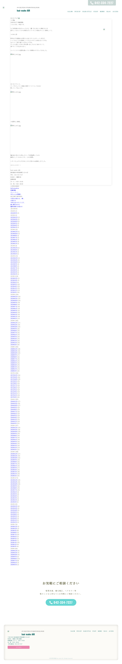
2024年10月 (14, 233)
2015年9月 (13, 433)
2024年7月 (13, 237)
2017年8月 (13, 383)
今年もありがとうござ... (17, 202)
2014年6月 (13, 466)
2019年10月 (13, 327)
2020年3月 (13, 314)
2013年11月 (13, 482)
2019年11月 (13, 325)
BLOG (108, 11)
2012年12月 (13, 506)
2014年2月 (13, 474)
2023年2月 (13, 252)
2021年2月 (13, 290)
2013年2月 (13, 500)
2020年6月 (13, 308)
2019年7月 (13, 333)
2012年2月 (13, 522)
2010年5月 (13, 565)
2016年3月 (13, 419)
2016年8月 (13, 409)
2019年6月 (13, 335)
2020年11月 (13, 298)
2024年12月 (14, 231)
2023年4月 (13, 250)
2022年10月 (14, 262)
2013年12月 (13, 480)
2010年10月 (13, 555)
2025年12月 (14, 217)
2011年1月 (13, 546)
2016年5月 (13, 415)
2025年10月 (14, 221)
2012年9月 (13, 512)
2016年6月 (13, 413)
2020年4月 (13, 312)
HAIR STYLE (87, 11)
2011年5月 (13, 538)
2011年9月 (13, 530)
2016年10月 (13, 405)
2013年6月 (13, 492)
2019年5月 (13, 337)
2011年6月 (13, 536)
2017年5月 (13, 389)
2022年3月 (13, 272)
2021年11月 (13, 280)
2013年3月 (13, 498)
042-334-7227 (63, 602)
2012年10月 (13, 510)
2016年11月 (13, 403)
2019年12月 (13, 323)
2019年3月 (13, 341)
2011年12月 (13, 526)
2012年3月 (13, 520)
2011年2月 (13, 544)
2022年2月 (13, 274)
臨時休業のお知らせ (16, 206)
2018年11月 (13, 351)
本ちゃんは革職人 (15, 194)
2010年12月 (13, 551)
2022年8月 (13, 266)
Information (14, 188)
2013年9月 (13, 486)
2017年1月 (13, 397)
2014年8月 (13, 462)
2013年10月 (13, 484)
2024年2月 (13, 243)
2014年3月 (13, 472)
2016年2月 (13, 421)
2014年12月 (13, 454)
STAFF (95, 11)
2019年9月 (13, 329)
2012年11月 (13, 508)
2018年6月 (13, 361)
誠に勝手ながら (15, 204)
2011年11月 (13, 528)
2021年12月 (13, 278)
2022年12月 (14, 258)
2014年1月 (13, 476)
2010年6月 (13, 563)
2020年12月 (14, 296)
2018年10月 (13, 353)
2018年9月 (13, 355)
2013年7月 (13, 490)
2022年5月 (13, 270)
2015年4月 (13, 443)
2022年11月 (13, 260)
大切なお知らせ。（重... (17, 198)
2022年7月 (13, 268)
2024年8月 (13, 235)
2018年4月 (13, 365)
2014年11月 (13, 456)
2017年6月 (13, 387)
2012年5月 (13, 516)
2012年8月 (13, 514)
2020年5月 (13, 310)
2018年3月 (13, 367)
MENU (102, 11)
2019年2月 (13, 343)
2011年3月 (13, 542)
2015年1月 (13, 449)
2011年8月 (13, 532)
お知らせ (13, 200)
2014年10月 (13, 458)
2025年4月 (13, 225)
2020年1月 (13, 318)
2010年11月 (13, 553)
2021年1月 (13, 292)
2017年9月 (13, 381)
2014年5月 (13, 468)
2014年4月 (13, 470)
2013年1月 (13, 502)
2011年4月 (13, 540)
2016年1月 (13, 423)
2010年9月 (13, 557)
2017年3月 (13, 393)
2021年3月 (13, 288)
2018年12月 (13, 349)
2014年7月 (13, 464)
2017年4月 (13, 391)
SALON (70, 11)
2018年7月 (13, 359)
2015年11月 (13, 429)
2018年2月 (13, 369)
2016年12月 (13, 401)
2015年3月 (13, 445)
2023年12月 (14, 248)
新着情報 (13, 190)
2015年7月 (13, 437)
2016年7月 (13, 411)
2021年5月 (13, 284)
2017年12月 (13, 375)
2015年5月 (13, 441)
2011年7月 (13, 534)
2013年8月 (13, 488)
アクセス (18, 647)
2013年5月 (13, 494)
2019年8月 (13, 331)
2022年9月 (13, 264)
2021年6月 (13, 282)
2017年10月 (13, 379)
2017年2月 (13, 395)
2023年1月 (13, 254)
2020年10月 (14, 300)
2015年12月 (13, 427)
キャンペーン (14, 192)
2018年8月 (13, 357)
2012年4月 (13, 518)
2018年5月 (13, 363)
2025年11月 (13, 219)
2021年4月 (13, 286)
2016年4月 (13, 417)
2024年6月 (13, 239)
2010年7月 (13, 561)
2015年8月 (13, 435)
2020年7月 (13, 306)
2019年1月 (13, 345)
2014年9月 (13, 460)
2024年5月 (13, 241)
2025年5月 (13, 223)
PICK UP (77, 11)
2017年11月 (13, 377)
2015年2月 (13, 447)
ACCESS (115, 11)
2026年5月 (13, 213)
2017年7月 (13, 385)
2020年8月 (13, 304)
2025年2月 (13, 227)
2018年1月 (13, 371)
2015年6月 (13, 439)
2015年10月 (13, 431)
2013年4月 (13, 496)
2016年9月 (13, 407)
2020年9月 (13, 302)
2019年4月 (13, 339)
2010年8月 (13, 559)
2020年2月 (13, 316)
